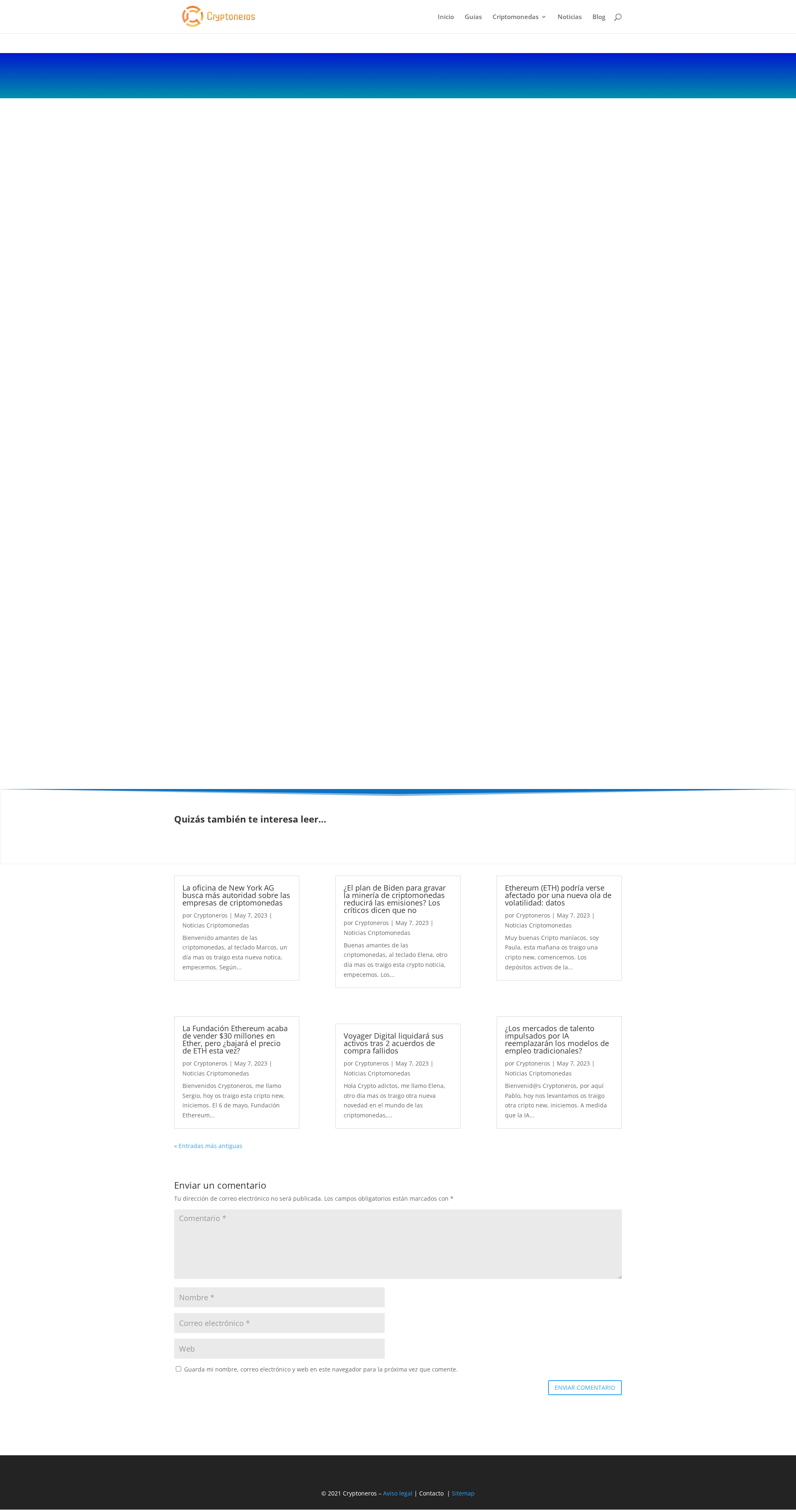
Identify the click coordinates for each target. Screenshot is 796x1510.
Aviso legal (398, 1493)
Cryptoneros (211, 915)
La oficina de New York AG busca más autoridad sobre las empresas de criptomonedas (236, 895)
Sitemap (463, 1493)
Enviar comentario (585, 1387)
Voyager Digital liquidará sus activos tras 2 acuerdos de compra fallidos (394, 1043)
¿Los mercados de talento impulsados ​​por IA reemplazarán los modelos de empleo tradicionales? (557, 1039)
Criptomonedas (516, 17)
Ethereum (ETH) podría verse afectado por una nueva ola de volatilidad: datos (558, 895)
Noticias (570, 17)
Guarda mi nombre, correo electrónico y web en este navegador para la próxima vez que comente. (321, 1369)
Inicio (446, 17)
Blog (598, 17)
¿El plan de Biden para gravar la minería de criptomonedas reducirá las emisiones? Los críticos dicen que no (395, 899)
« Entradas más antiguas (208, 1146)
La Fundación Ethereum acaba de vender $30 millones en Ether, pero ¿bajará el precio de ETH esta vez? (235, 1039)
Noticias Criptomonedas (215, 925)
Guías (473, 17)
